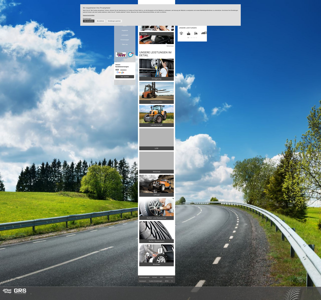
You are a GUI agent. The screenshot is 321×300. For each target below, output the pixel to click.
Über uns (125, 44)
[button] (179, 34)
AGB (161, 277)
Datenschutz (169, 277)
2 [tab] (190, 37)
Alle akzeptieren (88, 21)
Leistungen (124, 35)
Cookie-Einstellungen (155, 281)
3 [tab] (191, 37)
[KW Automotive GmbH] (121, 55)
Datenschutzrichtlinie (88, 15)
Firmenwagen (125, 40)
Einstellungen (87, 18)
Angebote (125, 30)
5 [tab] (195, 37)
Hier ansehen (125, 77)
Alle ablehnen (100, 21)
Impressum (142, 281)
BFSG (167, 281)
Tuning (144, 34)
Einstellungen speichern (114, 21)
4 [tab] (193, 37)
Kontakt (154, 277)
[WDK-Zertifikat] (131, 55)
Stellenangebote (144, 277)
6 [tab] (196, 37)
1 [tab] (188, 37)
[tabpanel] (181, 33)
